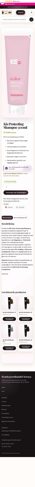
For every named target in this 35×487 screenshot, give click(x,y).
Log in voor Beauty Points (13, 173)
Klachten (4, 409)
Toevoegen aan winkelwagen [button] (9, 319)
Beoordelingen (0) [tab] (20, 218)
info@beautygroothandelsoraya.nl (11, 440)
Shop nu (20, 12)
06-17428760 (5, 435)
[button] (30, 36)
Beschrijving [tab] (7, 218)
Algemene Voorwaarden (8, 421)
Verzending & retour (7, 417)
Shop (3, 391)
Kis (21, 199)
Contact (4, 401)
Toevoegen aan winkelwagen (16, 192)
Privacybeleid (5, 413)
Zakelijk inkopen (6, 405)
